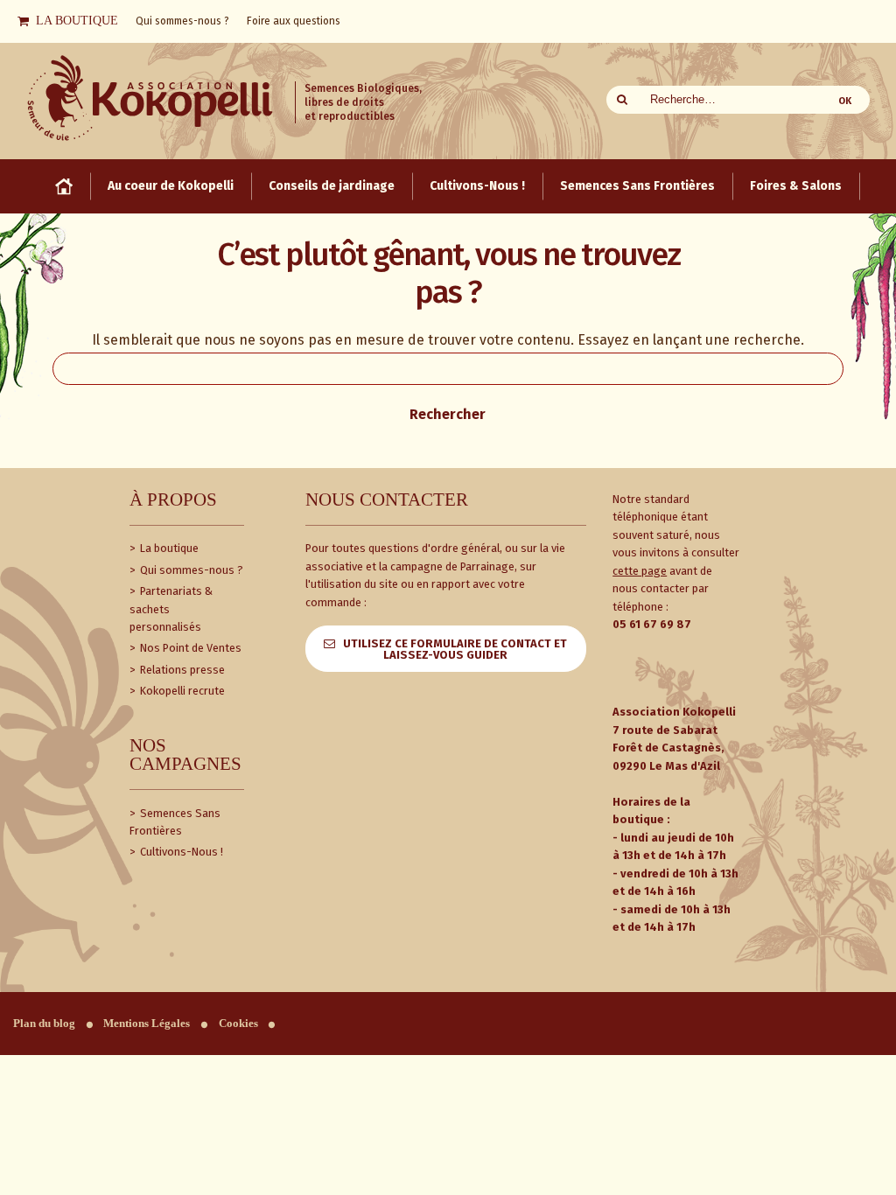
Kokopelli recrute (181, 690)
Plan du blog (44, 1023)
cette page (639, 570)
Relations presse (181, 669)
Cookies (238, 1023)
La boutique (168, 548)
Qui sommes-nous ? (190, 570)
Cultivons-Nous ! (180, 851)
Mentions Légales (146, 1023)
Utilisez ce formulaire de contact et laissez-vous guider (455, 649)
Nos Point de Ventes (189, 647)
